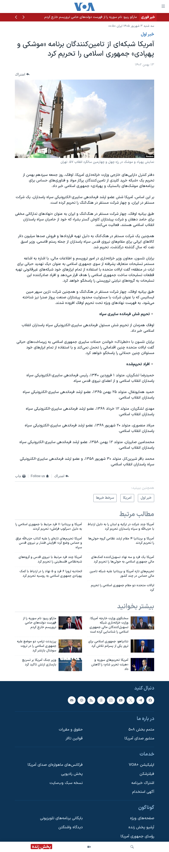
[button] (23, 17)
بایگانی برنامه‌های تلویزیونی (61, 818)
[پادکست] (81, 700)
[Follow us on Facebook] (150, 700)
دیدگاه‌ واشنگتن (70, 827)
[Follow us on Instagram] (111, 700)
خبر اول (147, 34)
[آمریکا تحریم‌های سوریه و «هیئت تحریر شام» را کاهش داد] (142, 664)
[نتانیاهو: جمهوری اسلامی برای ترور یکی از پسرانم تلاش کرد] (142, 646)
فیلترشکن (147, 774)
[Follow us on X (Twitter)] (130, 700)
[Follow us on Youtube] (121, 700)
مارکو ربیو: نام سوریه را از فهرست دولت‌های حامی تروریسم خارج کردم (90, 17)
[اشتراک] (72, 700)
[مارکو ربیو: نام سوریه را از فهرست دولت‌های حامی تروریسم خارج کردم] (70, 623)
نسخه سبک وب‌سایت (66, 783)
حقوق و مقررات (71, 729)
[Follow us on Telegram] (140, 700)
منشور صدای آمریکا (139, 738)
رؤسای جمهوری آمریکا (137, 836)
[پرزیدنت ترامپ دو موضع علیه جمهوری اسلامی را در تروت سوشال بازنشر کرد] (70, 646)
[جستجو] (132, 847)
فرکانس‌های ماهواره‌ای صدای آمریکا (55, 765)
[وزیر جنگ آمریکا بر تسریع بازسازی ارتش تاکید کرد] (70, 664)
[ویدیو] (89, 847)
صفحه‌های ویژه (142, 818)
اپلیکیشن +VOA (141, 765)
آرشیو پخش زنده (141, 827)
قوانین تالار (74, 738)
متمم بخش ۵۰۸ (141, 729)
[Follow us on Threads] (101, 700)
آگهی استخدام (143, 792)
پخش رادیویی (72, 774)
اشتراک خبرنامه (142, 783)
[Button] (22, 74)
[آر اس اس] (91, 700)
